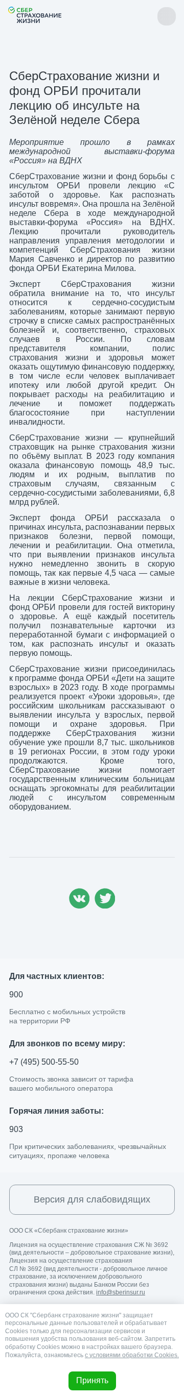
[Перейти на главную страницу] (34, 15)
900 (16, 994)
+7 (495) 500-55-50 (44, 1062)
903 (16, 1129)
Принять (92, 1380)
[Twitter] (105, 905)
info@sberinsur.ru (120, 1292)
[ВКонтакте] (79, 905)
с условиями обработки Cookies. (132, 1355)
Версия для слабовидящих (92, 1199)
